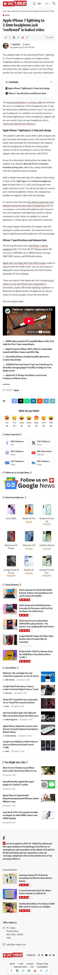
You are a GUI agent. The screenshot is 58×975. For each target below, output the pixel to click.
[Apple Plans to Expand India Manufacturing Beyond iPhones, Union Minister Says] (48, 798)
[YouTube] (46, 955)
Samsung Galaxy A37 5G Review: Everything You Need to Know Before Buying (35, 878)
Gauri (7, 706)
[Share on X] (14, 37)
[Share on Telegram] (41, 971)
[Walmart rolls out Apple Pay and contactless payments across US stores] (48, 677)
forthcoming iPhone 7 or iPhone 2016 (24, 102)
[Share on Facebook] (10, 37)
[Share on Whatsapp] (18, 37)
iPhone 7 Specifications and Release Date (27, 93)
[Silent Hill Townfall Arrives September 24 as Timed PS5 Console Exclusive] (48, 703)
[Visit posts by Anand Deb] (6, 46)
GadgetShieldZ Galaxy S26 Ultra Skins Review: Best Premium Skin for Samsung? (36, 639)
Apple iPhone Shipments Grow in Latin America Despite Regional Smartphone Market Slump (20, 729)
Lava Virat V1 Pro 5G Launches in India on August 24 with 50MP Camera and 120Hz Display (20, 815)
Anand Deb (16, 44)
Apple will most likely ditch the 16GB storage (24, 263)
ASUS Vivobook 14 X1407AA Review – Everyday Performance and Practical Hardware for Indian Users (36, 608)
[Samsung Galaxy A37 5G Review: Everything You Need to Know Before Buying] (10, 879)
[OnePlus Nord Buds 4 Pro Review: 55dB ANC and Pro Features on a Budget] (10, 907)
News (9, 11)
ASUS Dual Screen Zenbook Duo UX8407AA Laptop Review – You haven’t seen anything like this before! (36, 624)
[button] (34, 3)
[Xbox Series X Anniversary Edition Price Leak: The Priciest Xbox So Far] (48, 770)
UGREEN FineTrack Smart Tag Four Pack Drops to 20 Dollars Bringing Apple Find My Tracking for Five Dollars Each (28, 367)
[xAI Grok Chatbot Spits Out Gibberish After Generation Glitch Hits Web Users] (48, 716)
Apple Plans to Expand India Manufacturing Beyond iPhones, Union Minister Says (21, 798)
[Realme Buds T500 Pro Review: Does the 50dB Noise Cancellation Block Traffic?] (10, 655)
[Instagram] (16, 452)
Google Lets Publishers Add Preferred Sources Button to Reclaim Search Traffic (20, 744)
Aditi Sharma (9, 680)
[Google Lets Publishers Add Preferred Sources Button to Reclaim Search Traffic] (48, 745)
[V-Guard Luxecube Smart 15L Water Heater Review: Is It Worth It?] (10, 894)
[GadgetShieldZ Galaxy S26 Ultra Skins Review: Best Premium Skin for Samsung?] (10, 640)
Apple (16, 390)
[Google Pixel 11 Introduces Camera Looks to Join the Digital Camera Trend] (48, 690)
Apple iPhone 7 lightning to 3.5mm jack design (29, 88)
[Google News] (16, 462)
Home (4, 11)
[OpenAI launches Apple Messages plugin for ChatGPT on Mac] (48, 784)
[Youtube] (42, 452)
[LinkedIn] (42, 462)
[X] (42, 442)
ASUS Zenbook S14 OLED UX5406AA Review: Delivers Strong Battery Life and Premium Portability (36, 593)
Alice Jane (8, 693)
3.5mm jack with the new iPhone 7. (19, 123)
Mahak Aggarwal (11, 720)
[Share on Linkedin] (29, 971)
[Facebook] (16, 442)
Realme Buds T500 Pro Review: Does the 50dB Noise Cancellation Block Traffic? (36, 654)
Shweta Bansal (10, 736)
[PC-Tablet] (15, 3)
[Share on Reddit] (23, 37)
